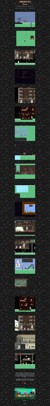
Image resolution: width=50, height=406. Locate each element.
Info (26, 403)
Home (24, 403)
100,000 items (18, 379)
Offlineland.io (32, 380)
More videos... (25, 400)
